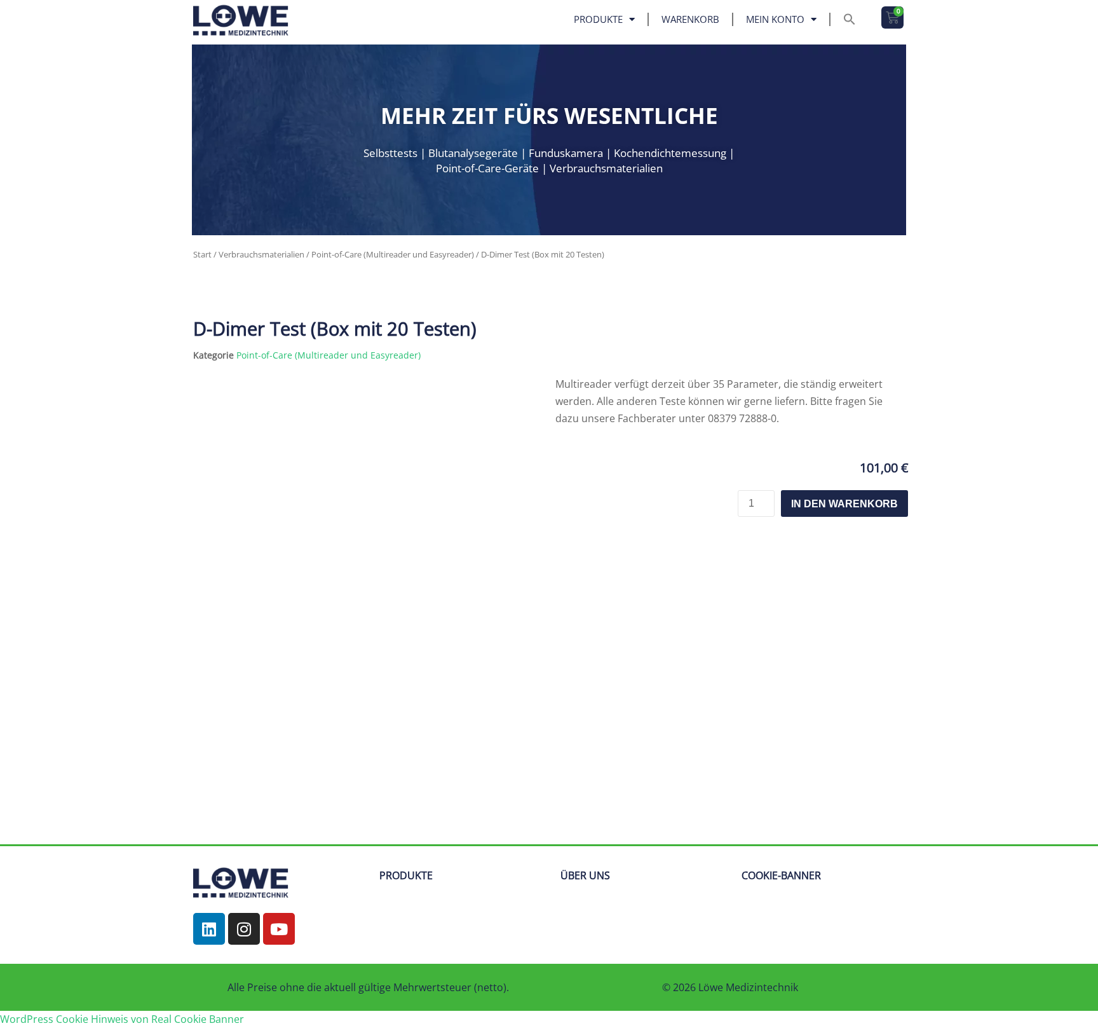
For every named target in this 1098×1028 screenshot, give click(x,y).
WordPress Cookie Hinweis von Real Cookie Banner (122, 1019)
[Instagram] (244, 929)
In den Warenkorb (844, 503)
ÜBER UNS (585, 875)
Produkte (598, 19)
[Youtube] (279, 929)
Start (202, 254)
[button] (849, 19)
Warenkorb (690, 19)
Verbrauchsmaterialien (261, 254)
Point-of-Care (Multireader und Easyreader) (392, 254)
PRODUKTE (406, 875)
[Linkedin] (209, 929)
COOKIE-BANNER (781, 875)
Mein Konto (775, 19)
